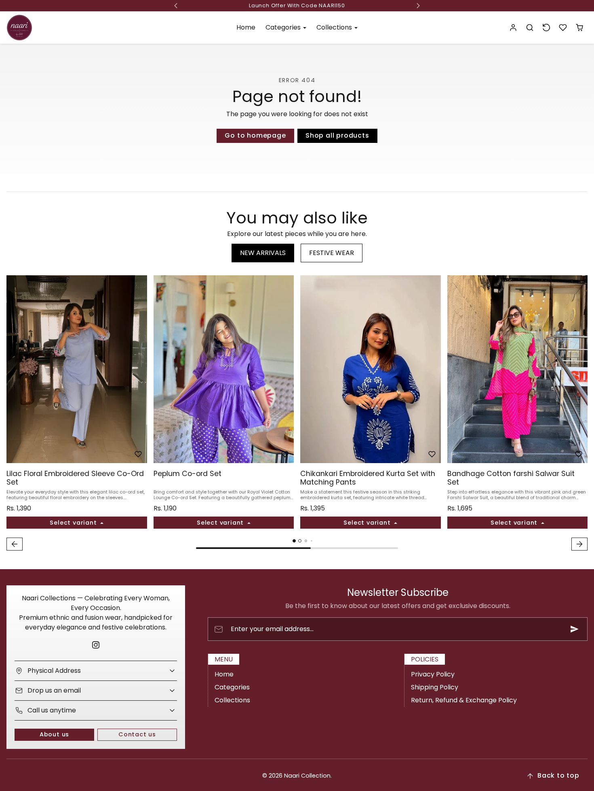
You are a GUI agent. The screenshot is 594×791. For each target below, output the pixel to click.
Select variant (74, 523)
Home (245, 27)
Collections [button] (335, 27)
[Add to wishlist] (138, 454)
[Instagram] (95, 644)
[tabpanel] (297, 414)
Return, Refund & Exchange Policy (464, 700)
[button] (530, 27)
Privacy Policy (433, 674)
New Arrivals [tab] (263, 252)
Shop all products (337, 135)
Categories (232, 687)
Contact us (137, 734)
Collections (232, 700)
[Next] (139, 369)
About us (54, 734)
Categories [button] (283, 27)
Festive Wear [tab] (331, 252)
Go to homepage (255, 135)
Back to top (558, 775)
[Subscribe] (574, 629)
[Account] (513, 27)
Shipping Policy (434, 687)
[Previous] (14, 369)
